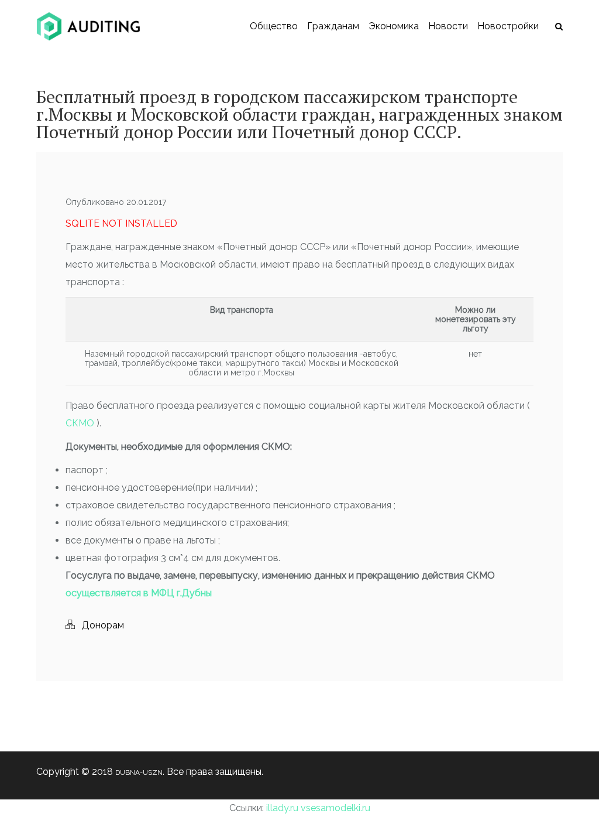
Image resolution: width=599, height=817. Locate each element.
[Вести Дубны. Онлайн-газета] (88, 26)
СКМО (81, 423)
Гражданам (333, 26)
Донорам (103, 625)
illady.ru (282, 807)
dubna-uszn (139, 772)
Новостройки (508, 26)
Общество (274, 26)
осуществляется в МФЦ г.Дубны (139, 593)
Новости (448, 26)
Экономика (394, 26)
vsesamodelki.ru (335, 807)
